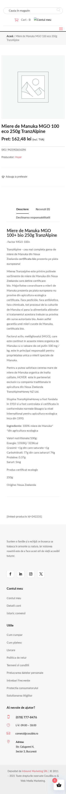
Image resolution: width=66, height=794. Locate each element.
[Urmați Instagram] (30, 574)
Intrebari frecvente (18, 680)
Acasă (10, 36)
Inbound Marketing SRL (35, 771)
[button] (14, 176)
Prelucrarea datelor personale (25, 672)
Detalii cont (14, 605)
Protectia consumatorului (22, 688)
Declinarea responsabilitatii (33, 217)
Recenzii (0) (43, 209)
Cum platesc (14, 642)
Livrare (11, 650)
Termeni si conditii (18, 665)
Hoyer (18, 157)
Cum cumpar (15, 635)
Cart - (25, 19)
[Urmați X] (41, 574)
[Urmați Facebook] (10, 574)
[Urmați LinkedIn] (20, 574)
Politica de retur (17, 657)
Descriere (22, 209)
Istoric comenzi (16, 613)
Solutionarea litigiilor (19, 695)
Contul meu (14, 598)
